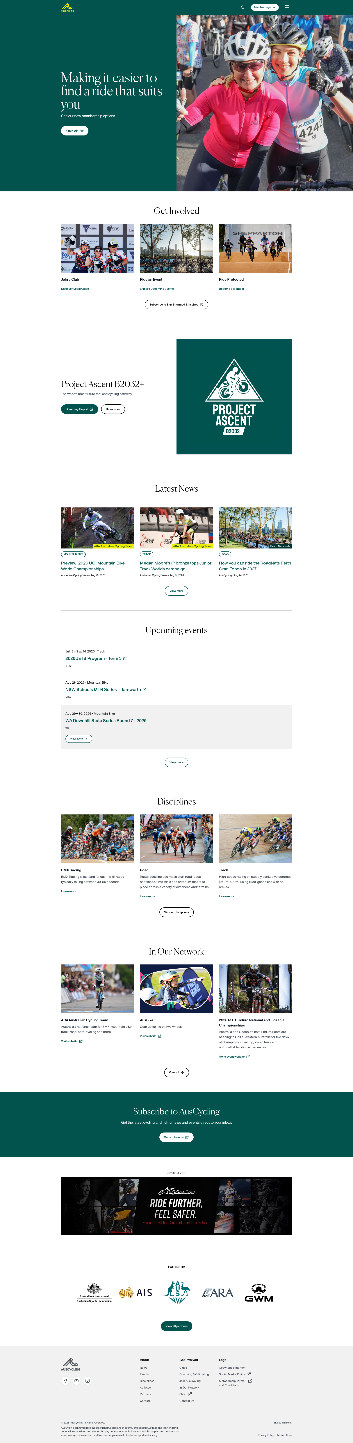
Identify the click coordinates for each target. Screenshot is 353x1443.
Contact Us (186, 1400)
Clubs (183, 1367)
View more (176, 590)
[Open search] (243, 7)
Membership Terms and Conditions (232, 1383)
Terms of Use (284, 1435)
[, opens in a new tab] (176, 1206)
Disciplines (147, 1381)
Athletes (145, 1387)
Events (144, 1374)
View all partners (177, 1326)
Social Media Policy (232, 1374)
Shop (192, 1394)
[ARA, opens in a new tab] (217, 1292)
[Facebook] (65, 1380)
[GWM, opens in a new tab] (258, 1292)
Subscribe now (179, 1138)
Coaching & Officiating (194, 1374)
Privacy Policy (266, 1435)
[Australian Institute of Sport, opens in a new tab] (135, 1292)
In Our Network (189, 1387)
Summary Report (82, 410)
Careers (145, 1400)
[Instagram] (87, 1380)
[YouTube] (76, 1380)
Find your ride (75, 130)
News (143, 1367)
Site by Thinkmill (283, 1422)
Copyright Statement (232, 1367)
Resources (113, 409)
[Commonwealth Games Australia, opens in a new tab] (176, 1292)
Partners (145, 1394)
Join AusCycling (190, 1381)
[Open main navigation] (287, 7)
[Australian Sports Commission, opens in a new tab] (94, 1292)
